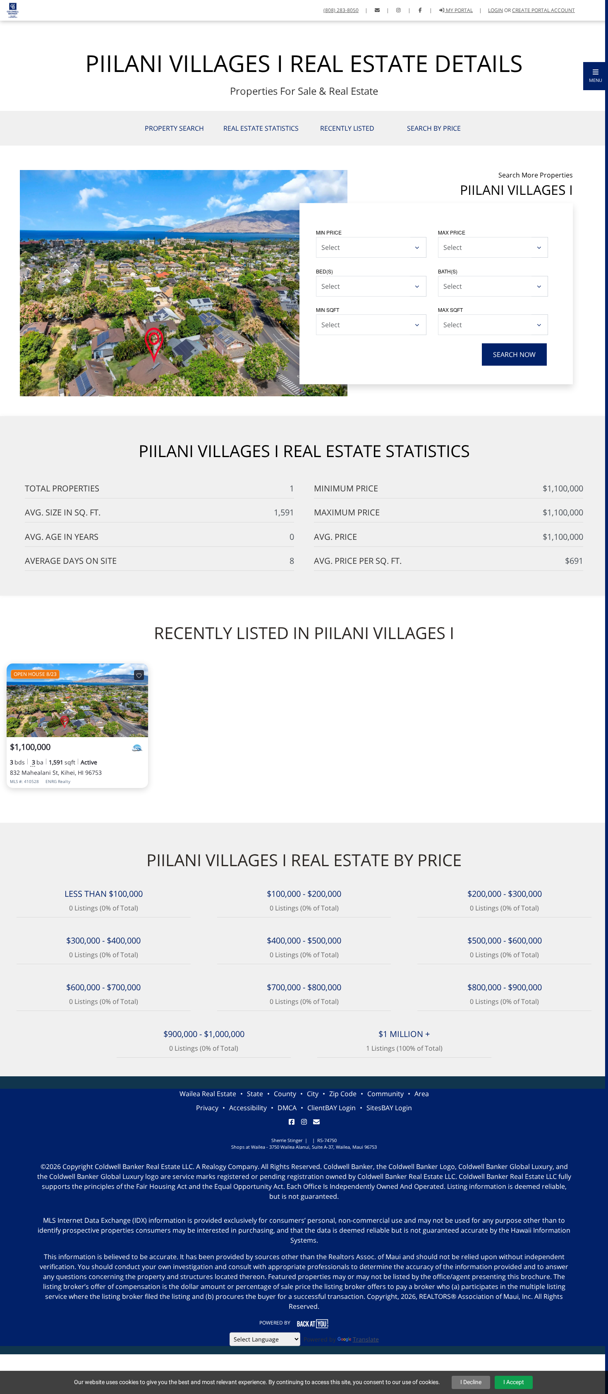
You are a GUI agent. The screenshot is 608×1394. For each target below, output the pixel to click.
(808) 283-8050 (341, 10)
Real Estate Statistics (261, 128)
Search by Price (434, 128)
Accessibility (248, 1107)
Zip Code (343, 1093)
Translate (366, 1339)
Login (495, 10)
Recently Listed (347, 128)
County (285, 1093)
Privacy (207, 1107)
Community (385, 1093)
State (255, 1093)
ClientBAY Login (331, 1107)
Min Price (329, 232)
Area (421, 1093)
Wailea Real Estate (208, 1093)
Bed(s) (324, 271)
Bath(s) (447, 271)
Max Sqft (450, 309)
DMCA (287, 1107)
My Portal (459, 10)
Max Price (451, 232)
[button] (595, 76)
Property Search (174, 128)
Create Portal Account (543, 10)
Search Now (514, 354)
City (312, 1093)
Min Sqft (327, 309)
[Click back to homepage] (9, 9)
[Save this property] (138, 675)
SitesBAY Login (389, 1107)
